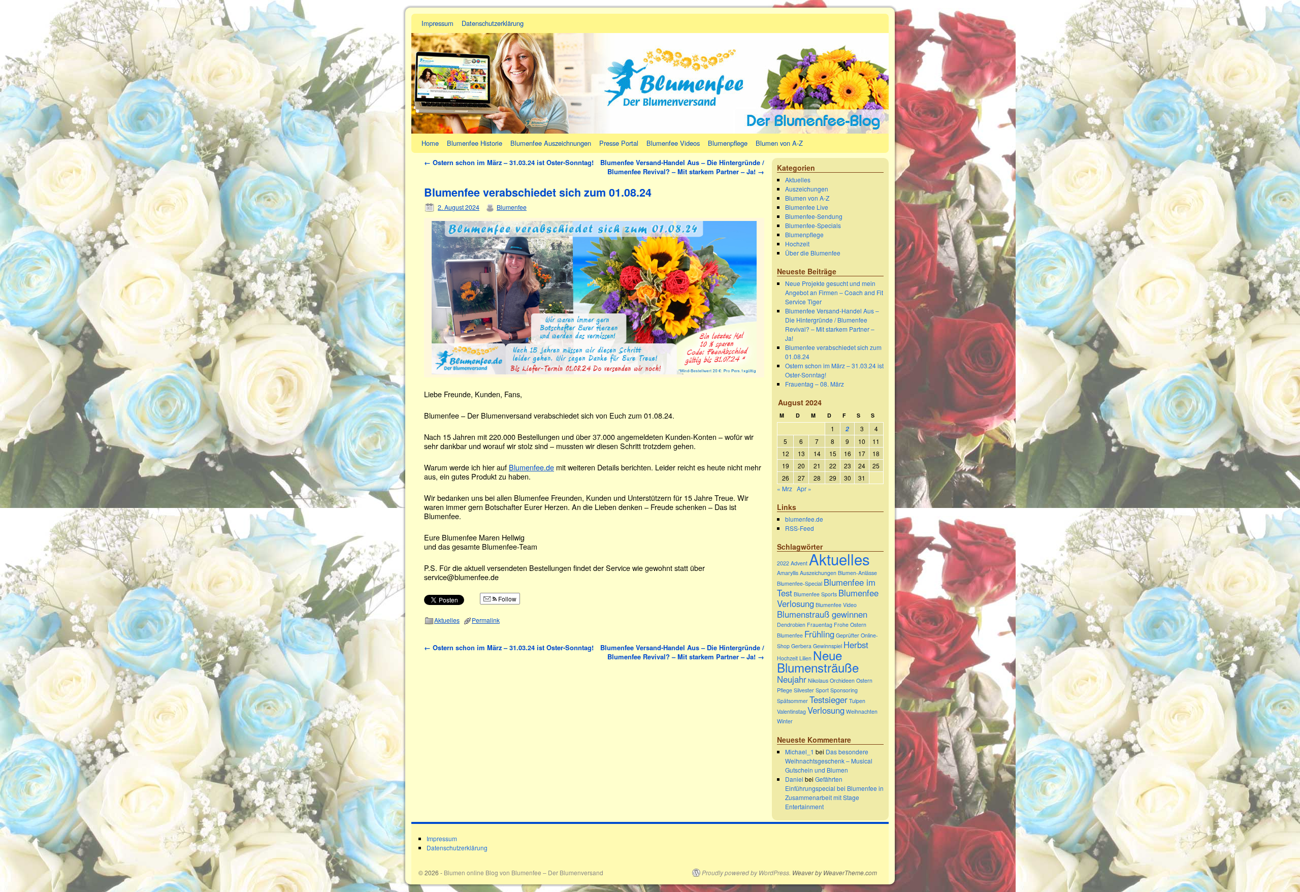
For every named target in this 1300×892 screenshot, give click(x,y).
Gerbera (801, 646)
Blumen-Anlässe (857, 573)
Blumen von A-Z (779, 143)
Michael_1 (799, 751)
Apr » (804, 488)
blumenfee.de (804, 519)
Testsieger (828, 699)
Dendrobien (791, 624)
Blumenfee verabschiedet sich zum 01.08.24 (538, 192)
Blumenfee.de (531, 467)
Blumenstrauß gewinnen (822, 614)
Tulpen (857, 701)
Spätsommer (792, 701)
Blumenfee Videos (673, 143)
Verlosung (825, 710)
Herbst (855, 645)
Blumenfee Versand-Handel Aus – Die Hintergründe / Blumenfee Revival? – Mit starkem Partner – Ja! (682, 166)
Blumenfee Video (836, 605)
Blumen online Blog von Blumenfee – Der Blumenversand (523, 872)
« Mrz (784, 488)
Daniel (794, 779)
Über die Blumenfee (812, 252)
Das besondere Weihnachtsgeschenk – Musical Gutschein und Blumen (828, 760)
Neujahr (791, 679)
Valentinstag (791, 711)
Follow (506, 598)
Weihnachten (862, 711)
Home (430, 143)
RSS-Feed (799, 528)
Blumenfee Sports (815, 594)
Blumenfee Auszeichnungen (550, 143)
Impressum (437, 23)
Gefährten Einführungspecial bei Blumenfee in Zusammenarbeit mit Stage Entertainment (834, 793)
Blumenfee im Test (826, 587)
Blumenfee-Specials (813, 225)
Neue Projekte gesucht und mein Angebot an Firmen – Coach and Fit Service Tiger (834, 292)
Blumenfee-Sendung (813, 216)
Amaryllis (787, 573)
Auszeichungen (806, 188)
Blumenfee (512, 207)
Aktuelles (447, 620)
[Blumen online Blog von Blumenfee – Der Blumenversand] (650, 74)
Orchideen (842, 680)
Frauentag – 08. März (814, 383)
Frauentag (819, 624)
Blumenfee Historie (474, 143)
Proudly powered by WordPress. (746, 873)
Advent (799, 563)
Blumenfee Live (806, 207)
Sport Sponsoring (837, 690)
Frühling (819, 634)
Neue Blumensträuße (818, 661)
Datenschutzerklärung (493, 23)
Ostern (864, 680)
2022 (783, 563)
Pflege (784, 690)
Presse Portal (618, 143)
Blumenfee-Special (799, 583)
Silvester (804, 690)
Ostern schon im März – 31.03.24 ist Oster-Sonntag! (509, 162)
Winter (785, 721)
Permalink (486, 620)
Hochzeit (797, 243)
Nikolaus (818, 680)
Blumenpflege (728, 143)
